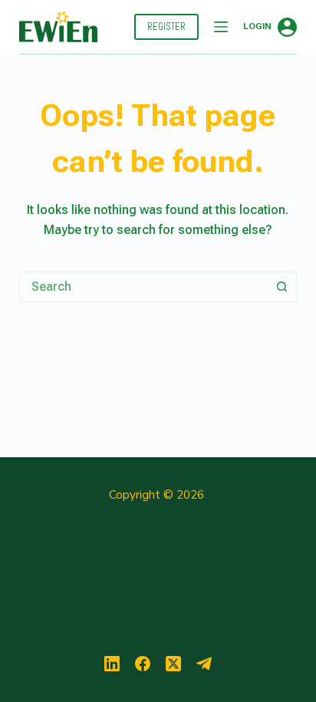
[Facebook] (142, 663)
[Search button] (281, 287)
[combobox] (144, 287)
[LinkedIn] (112, 663)
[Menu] (221, 27)
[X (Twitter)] (173, 663)
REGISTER (166, 26)
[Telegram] (204, 663)
